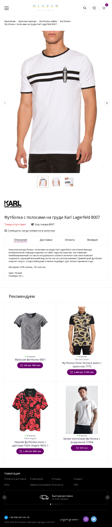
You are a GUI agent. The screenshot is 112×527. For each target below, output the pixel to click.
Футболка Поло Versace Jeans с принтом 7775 (82, 364)
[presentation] (5, 102)
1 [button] (50, 504)
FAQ (76, 484)
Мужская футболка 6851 (30, 359)
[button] (43, 182)
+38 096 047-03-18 (19, 517)
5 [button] (59, 504)
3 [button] (54, 504)
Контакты (57, 484)
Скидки (78, 478)
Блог (7, 484)
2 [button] (52, 504)
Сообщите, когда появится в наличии (31, 230)
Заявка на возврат (40, 484)
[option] (56, 497)
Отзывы (56, 478)
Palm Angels (30, 438)
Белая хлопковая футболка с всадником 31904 (81, 440)
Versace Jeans (82, 359)
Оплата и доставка (15, 478)
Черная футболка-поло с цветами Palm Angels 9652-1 (30, 443)
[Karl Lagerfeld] (13, 213)
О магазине (36, 478)
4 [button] (57, 504)
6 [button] (61, 504)
